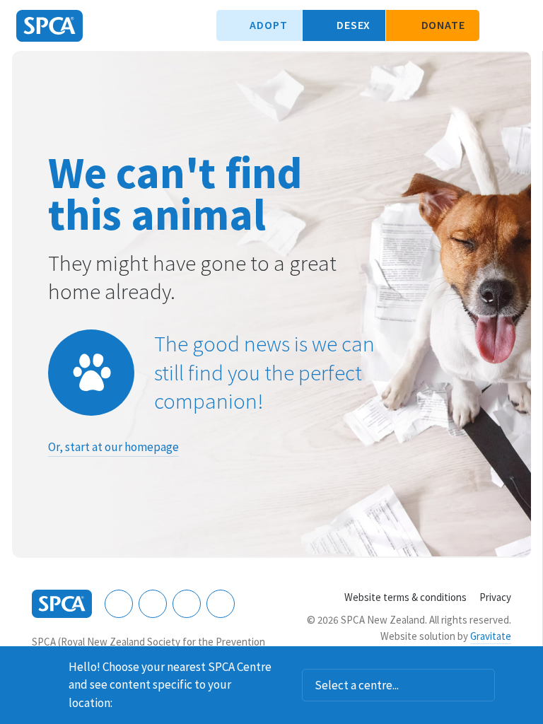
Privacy (495, 597)
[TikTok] (220, 604)
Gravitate (490, 636)
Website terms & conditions (405, 597)
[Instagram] (153, 604)
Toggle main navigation (520, 25)
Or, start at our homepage (113, 447)
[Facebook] (119, 604)
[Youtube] (187, 604)
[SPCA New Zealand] (49, 26)
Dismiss (526, 664)
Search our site (497, 25)
